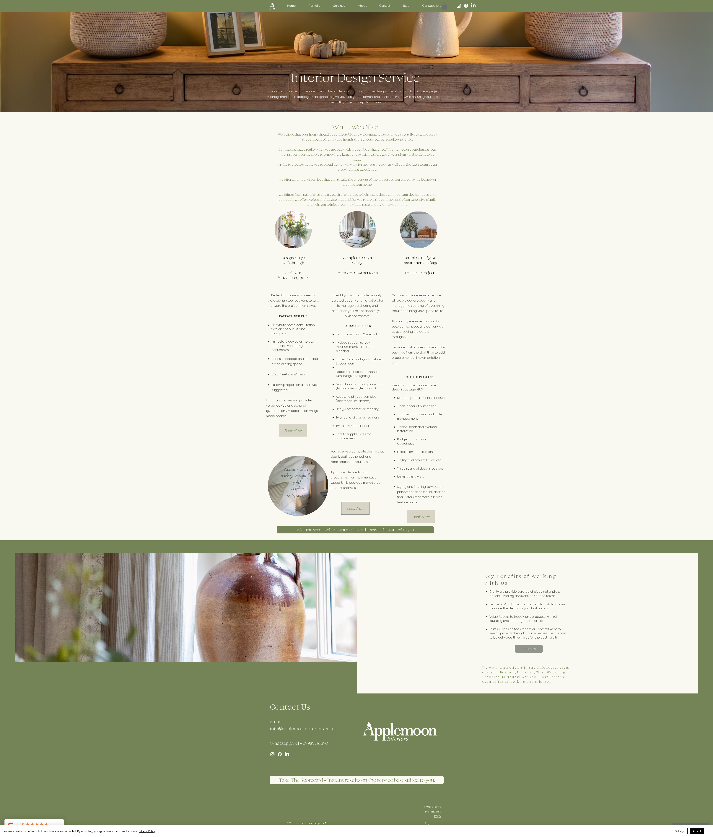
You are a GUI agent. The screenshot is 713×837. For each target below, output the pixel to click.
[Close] (708, 831)
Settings (679, 831)
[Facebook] (466, 5)
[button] (444, 6)
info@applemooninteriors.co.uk (303, 728)
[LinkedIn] (473, 5)
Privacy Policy (147, 831)
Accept (697, 831)
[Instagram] (459, 5)
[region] (298, 495)
